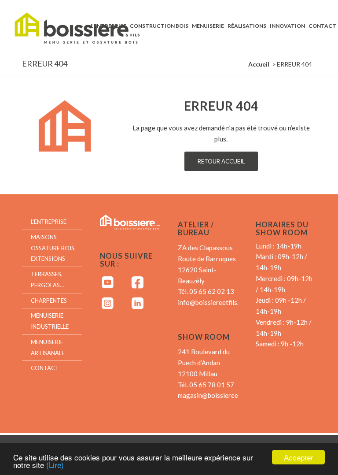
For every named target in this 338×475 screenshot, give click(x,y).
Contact (45, 367)
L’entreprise (48, 221)
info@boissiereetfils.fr (211, 302)
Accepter (298, 457)
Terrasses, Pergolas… (47, 280)
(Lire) (55, 464)
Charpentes (49, 300)
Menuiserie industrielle (50, 321)
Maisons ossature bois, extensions (53, 248)
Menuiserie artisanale (48, 347)
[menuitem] (108, 25)
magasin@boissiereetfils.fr (217, 395)
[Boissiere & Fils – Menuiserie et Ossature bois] (85, 25)
